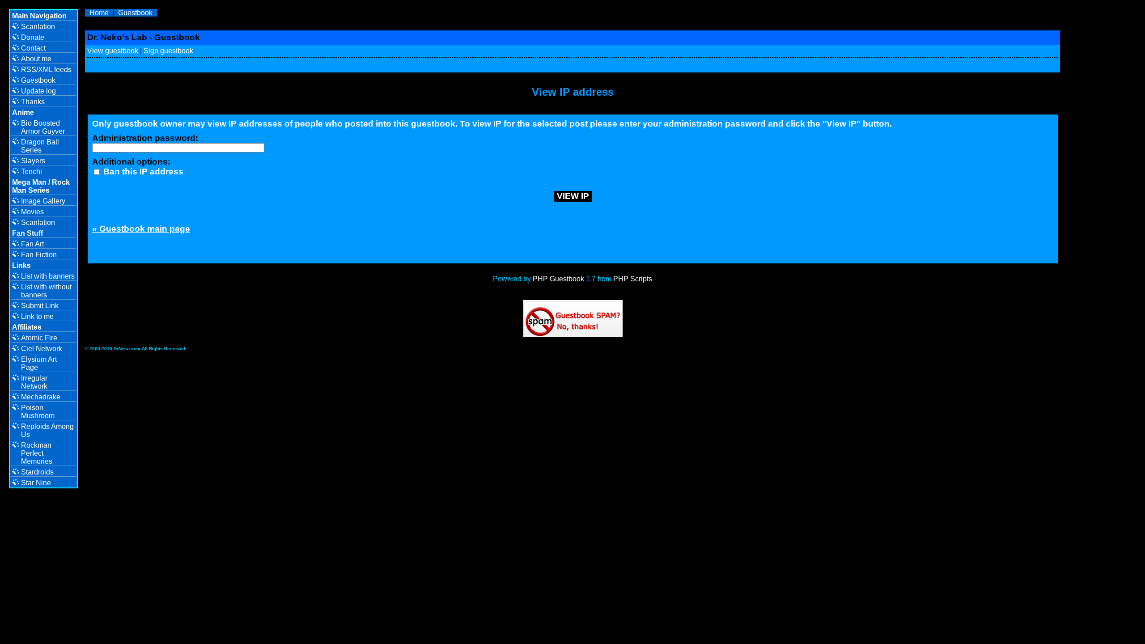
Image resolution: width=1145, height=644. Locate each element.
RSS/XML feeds (46, 69)
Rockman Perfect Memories (36, 453)
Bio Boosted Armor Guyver (43, 127)
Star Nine (36, 483)
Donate (32, 37)
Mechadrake (40, 397)
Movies (32, 212)
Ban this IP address (142, 171)
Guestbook (135, 13)
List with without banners (46, 291)
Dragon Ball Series (40, 146)
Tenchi (31, 171)
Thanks (33, 102)
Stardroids (37, 472)
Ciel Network (41, 348)
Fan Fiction (39, 254)
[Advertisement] (1111, 147)
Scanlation (38, 26)
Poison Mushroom (38, 411)
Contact (33, 48)
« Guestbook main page (141, 228)
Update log (38, 91)
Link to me (37, 316)
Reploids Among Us (47, 430)
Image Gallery (43, 201)
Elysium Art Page (39, 363)
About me (36, 59)
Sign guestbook (168, 51)
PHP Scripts (632, 279)
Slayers (33, 161)
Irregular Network (34, 382)
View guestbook (112, 51)
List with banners (48, 276)
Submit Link (40, 305)
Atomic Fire (39, 338)
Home (99, 13)
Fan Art (32, 244)
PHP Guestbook (558, 279)
